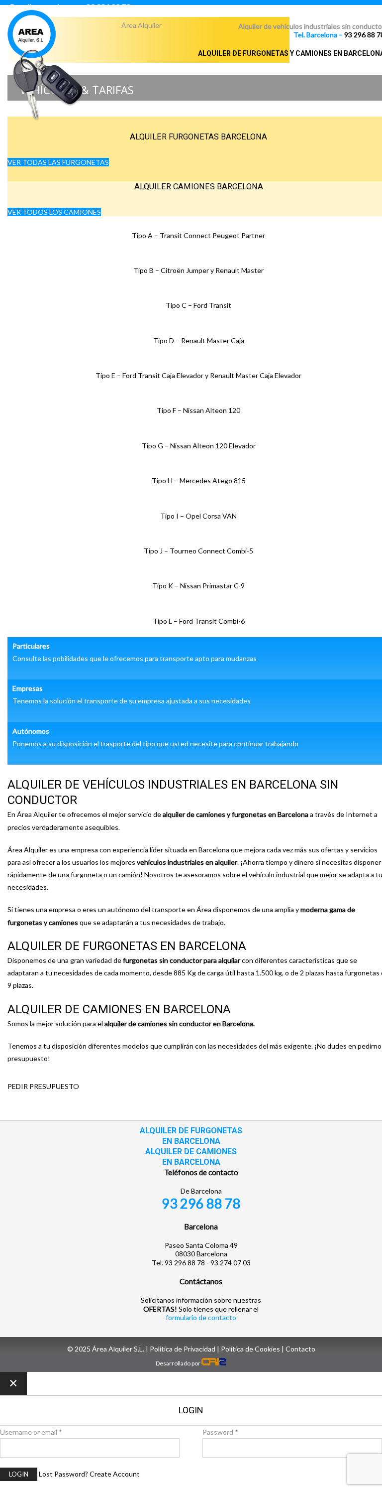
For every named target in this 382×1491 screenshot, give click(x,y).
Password (220, 1432)
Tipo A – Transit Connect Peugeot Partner (198, 235)
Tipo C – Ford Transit (198, 305)
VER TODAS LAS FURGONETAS (58, 162)
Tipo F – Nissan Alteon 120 (198, 410)
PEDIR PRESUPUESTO (43, 1086)
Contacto (300, 1349)
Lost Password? (63, 1474)
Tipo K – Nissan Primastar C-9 (198, 585)
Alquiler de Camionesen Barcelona (191, 1157)
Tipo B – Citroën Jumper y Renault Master (198, 270)
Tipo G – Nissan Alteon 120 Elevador (199, 445)
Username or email (31, 1432)
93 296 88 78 (201, 1203)
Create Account (115, 1474)
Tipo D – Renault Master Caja (198, 340)
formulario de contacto (201, 1317)
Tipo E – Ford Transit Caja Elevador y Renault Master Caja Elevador (198, 375)
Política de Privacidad (182, 1349)
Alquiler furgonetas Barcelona (198, 136)
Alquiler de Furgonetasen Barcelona (191, 1136)
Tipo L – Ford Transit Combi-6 (199, 621)
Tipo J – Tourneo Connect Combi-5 (198, 550)
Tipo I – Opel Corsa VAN (198, 516)
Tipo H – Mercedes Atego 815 (199, 480)
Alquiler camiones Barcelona (198, 186)
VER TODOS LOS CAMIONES (54, 212)
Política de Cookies (250, 1349)
